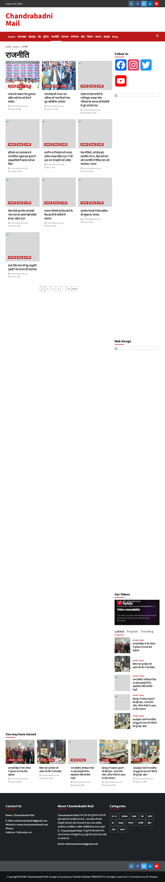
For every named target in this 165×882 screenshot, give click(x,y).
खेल (83, 36)
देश (39, 36)
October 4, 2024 (16, 171)
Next (75, 288)
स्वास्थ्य (64, 36)
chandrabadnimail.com (19, 106)
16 (69, 288)
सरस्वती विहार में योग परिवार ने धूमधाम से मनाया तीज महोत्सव (144, 647)
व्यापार (98, 36)
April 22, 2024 (88, 222)
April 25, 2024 (15, 226)
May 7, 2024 (51, 167)
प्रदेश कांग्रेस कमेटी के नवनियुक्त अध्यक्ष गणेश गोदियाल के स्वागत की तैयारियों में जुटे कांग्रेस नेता (95, 99)
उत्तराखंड (22, 36)
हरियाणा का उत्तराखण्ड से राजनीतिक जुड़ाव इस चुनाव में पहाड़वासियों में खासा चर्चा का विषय (22, 158)
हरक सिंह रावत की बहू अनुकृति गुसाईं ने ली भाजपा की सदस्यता (22, 267)
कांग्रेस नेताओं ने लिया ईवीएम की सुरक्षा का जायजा (94, 212)
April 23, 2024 (51, 226)
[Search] (157, 36)
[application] (137, 612)
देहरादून (32, 36)
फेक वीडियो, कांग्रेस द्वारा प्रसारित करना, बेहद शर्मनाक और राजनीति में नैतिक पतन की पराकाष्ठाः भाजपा (95, 158)
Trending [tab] (147, 631)
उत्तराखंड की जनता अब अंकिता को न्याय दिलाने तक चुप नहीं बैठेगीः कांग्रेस (57, 98)
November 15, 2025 (89, 113)
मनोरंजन (75, 36)
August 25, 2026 (16, 782)
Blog (115, 36)
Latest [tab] (119, 631)
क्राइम (107, 36)
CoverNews (135, 876)
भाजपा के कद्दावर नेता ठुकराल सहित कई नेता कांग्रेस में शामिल (21, 98)
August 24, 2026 (109, 785)
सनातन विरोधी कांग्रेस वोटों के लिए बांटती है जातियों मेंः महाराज (58, 214)
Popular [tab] (132, 631)
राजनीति (55, 36)
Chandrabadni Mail (29, 19)
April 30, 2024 (88, 171)
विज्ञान (90, 36)
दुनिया (46, 36)
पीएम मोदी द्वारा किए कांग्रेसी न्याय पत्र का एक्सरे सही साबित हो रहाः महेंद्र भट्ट (22, 214)
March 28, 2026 (15, 109)
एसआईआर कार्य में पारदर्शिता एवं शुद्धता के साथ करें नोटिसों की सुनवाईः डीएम (144, 723)
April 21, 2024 (15, 276)
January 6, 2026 (52, 109)
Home (11, 36)
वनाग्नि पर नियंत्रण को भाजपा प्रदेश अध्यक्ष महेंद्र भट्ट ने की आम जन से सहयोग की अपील (58, 156)
